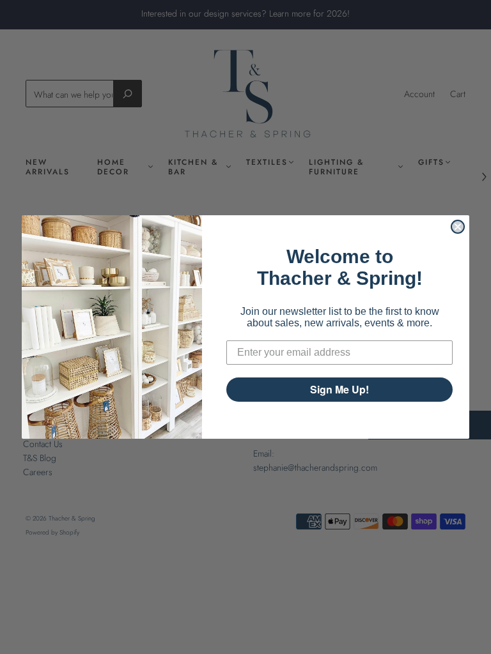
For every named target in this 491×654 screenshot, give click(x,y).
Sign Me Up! (339, 389)
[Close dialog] (457, 226)
